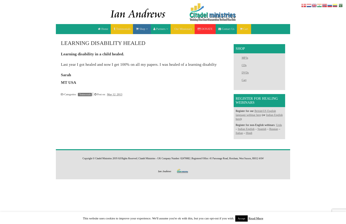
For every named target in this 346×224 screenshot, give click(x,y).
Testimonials (85, 94)
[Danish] (304, 5)
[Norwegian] (324, 5)
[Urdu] (340, 5)
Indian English (246, 129)
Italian (239, 133)
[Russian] (330, 5)
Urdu (279, 125)
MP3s (245, 57)
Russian (273, 129)
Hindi (249, 133)
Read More (255, 218)
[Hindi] (319, 5)
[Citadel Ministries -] (173, 11)
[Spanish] (335, 5)
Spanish (261, 129)
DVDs (245, 72)
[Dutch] (309, 5)
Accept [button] (241, 218)
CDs (244, 65)
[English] (314, 5)
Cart (244, 80)
